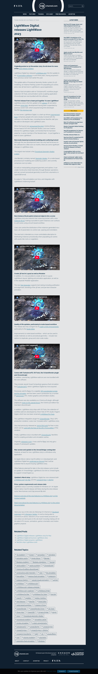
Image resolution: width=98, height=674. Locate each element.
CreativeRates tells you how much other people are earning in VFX (74, 153)
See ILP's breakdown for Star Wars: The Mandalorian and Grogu (72, 98)
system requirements (39, 623)
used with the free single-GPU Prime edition (39, 428)
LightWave (20, 583)
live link (53, 594)
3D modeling (20, 555)
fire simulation (51, 573)
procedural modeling (23, 619)
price (18, 616)
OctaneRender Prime (37, 608)
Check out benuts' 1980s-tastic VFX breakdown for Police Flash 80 (73, 158)
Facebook (55, 512)
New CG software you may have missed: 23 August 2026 (73, 122)
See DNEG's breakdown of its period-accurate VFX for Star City (74, 38)
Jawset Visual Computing (40, 580)
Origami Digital (43, 612)
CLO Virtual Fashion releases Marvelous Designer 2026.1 (72, 114)
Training (41, 14)
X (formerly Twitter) (30, 514)
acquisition (41, 555)
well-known (20, 396)
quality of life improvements (49, 327)
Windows (41, 641)
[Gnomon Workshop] (77, 654)
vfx (42, 634)
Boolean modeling (22, 562)
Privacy (46, 661)
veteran (44, 103)
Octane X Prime (40, 605)
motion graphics (40, 598)
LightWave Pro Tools (47, 414)
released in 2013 (26, 441)
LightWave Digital (44, 590)
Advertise (71, 14)
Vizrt (17, 637)
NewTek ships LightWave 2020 (26, 542)
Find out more (51, 671)
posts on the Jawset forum (31, 403)
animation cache (22, 558)
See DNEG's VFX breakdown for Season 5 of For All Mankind (73, 118)
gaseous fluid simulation (36, 576)
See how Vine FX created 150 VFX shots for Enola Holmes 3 (73, 138)
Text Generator (25, 285)
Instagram (17, 514)
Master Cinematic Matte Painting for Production (73, 127)
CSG (40, 573)
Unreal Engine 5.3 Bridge (45, 480)
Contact (26, 661)
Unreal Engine (48, 626)
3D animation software (24, 75)
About (17, 661)
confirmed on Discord (36, 461)
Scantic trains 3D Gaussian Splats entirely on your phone (74, 142)
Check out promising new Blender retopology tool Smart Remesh (73, 81)
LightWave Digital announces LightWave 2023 (32, 538)
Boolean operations (39, 562)
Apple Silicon (35, 558)
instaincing (52, 576)
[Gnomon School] (64, 654)
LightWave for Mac (22, 594)
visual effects (51, 634)
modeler (28, 598)
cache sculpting (34, 565)
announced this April (37, 126)
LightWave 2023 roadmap (25, 590)
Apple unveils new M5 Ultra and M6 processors (73, 53)
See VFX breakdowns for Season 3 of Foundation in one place (73, 131)
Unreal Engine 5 (21, 630)
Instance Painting (22, 580)
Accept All (61, 671)
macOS (18, 598)
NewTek (32, 601)
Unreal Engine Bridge (23, 634)
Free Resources (61, 14)
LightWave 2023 (41, 73)
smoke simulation (22, 623)
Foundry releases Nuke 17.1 (72, 134)
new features (20, 601)
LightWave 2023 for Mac (22, 480)
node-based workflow (23, 605)
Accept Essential (73, 671)
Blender (47, 558)
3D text (31, 555)
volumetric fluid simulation (25, 641)
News (25, 14)
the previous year (26, 110)
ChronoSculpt (46, 435)
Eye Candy (49, 14)
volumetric (42, 637)
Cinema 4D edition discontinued (27, 569)
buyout (52, 562)
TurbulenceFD (22, 386)
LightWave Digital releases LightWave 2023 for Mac (33, 536)
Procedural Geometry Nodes (33, 616)
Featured (32, 14)
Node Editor (31, 329)
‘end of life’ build (42, 425)
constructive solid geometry (26, 573)
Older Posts (80, 167)
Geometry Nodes (41, 158)
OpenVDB (31, 612)
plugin (54, 612)
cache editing (21, 565)
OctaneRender (44, 419)
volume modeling (29, 637)
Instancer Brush (19, 221)
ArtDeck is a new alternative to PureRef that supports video (73, 163)
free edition (20, 576)
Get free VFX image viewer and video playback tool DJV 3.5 (73, 25)
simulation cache (40, 619)
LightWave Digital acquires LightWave (29, 540)
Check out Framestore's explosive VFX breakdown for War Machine (72, 67)
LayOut (55, 580)
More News (73, 110)
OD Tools (51, 608)
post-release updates (26, 68)
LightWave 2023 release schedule (27, 587)
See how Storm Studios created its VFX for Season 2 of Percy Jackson (73, 147)
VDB (36, 634)
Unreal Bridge (34, 626)
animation (52, 555)
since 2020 (24, 105)
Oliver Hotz (20, 612)
